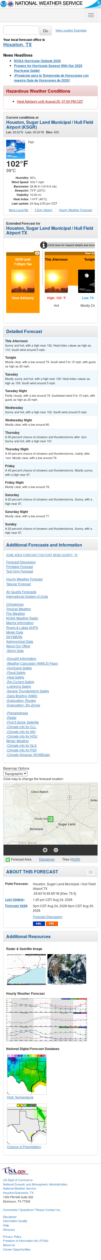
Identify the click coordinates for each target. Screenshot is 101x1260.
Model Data (14, 632)
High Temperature (20, 1097)
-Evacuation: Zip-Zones (23, 705)
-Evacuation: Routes (21, 700)
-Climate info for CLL (21, 726)
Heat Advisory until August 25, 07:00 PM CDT (50, 101)
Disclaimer (47, 859)
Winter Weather (17, 740)
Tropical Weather (18, 608)
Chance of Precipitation (24, 1146)
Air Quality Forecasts (21, 591)
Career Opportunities (16, 1249)
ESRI (76, 859)
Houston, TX (17, 44)
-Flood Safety (16, 672)
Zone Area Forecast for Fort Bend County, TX (42, 555)
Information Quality (15, 1221)
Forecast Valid (16, 905)
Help (6, 1225)
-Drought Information (21, 658)
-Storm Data (15, 650)
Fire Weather (15, 613)
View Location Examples (70, 30)
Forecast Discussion (21, 562)
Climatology (15, 604)
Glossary (9, 1229)
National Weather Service (19, 1188)
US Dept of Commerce (18, 1180)
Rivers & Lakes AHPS (22, 627)
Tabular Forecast (18, 583)
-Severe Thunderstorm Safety (27, 691)
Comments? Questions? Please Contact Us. (32, 1209)
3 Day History (44, 210)
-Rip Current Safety (20, 681)
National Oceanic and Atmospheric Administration (35, 1184)
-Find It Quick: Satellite (22, 722)
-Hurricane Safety (19, 667)
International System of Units (27, 596)
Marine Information (20, 622)
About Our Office (18, 646)
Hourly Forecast (75, 210)
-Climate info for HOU (21, 736)
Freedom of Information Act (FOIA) (25, 1240)
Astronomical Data (19, 641)
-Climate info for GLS (21, 745)
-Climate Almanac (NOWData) (28, 754)
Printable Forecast (19, 566)
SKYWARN (14, 636)
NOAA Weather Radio (22, 618)
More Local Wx (19, 210)
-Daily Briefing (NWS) (21, 695)
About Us (9, 1245)
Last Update (14, 899)
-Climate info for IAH (21, 731)
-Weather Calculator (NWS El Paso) (32, 663)
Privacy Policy (12, 1236)
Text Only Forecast (19, 571)
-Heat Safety (15, 677)
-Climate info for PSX (21, 750)
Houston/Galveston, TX (18, 1192)
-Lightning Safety (18, 686)
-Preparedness (17, 712)
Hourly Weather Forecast (24, 579)
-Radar (11, 717)
